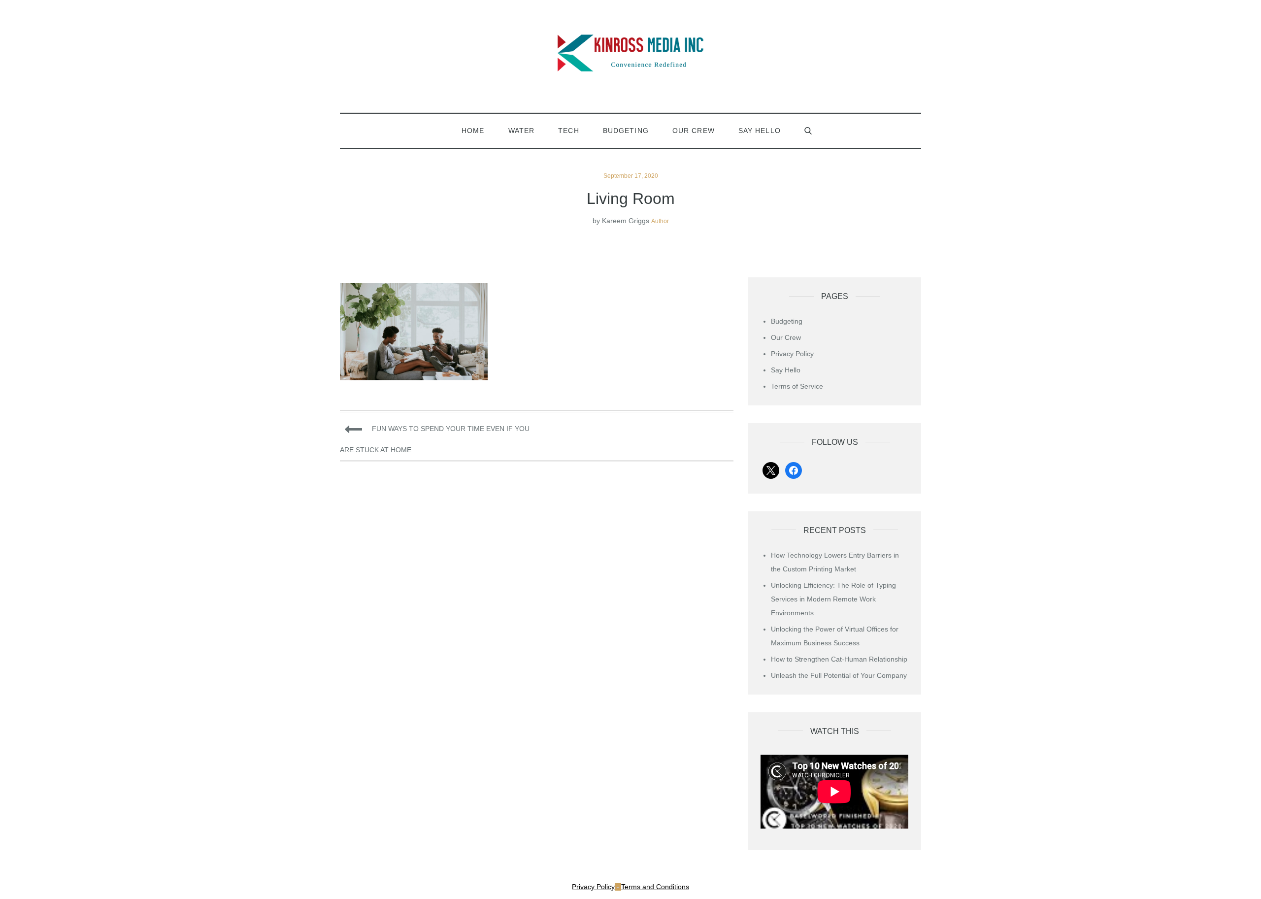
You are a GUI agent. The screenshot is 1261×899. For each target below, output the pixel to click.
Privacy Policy (792, 354)
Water (521, 130)
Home (473, 130)
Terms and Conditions (655, 887)
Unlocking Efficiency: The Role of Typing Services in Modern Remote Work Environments (833, 599)
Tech (568, 130)
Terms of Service (797, 386)
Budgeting (626, 130)
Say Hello (759, 130)
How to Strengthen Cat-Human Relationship (839, 659)
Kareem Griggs (625, 221)
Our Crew (693, 130)
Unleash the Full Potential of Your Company (839, 675)
